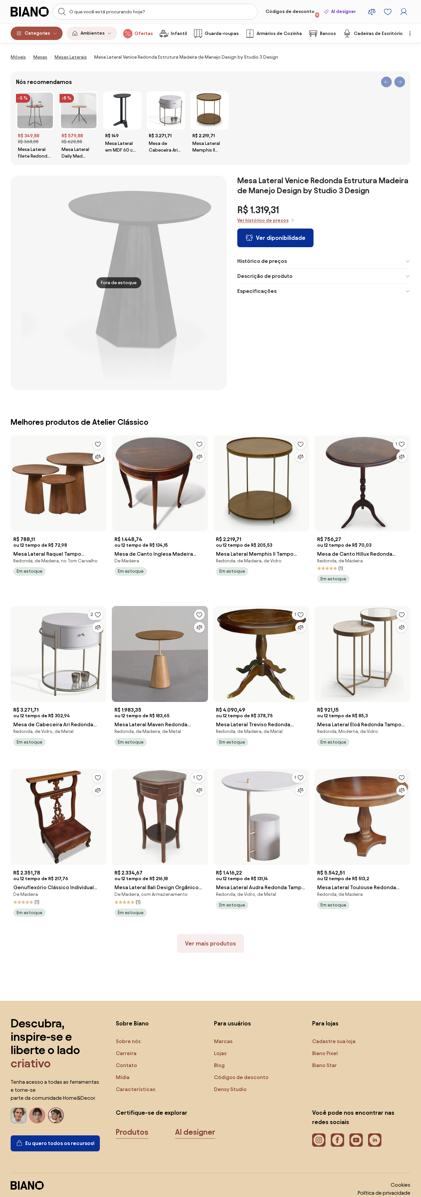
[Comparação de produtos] (371, 11)
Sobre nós (128, 1041)
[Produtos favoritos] (387, 11)
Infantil (179, 33)
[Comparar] (98, 456)
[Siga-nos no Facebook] (337, 1140)
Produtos (132, 1132)
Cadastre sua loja (333, 1041)
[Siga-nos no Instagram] (318, 1140)
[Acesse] (403, 11)
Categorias (37, 33)
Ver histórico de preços (263, 220)
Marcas (223, 1041)
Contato (126, 1065)
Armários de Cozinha (279, 33)
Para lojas (325, 1023)
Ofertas (143, 33)
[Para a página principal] (30, 12)
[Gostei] (98, 444)
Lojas (220, 1053)
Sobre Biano (132, 1023)
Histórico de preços (262, 261)
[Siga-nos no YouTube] (356, 1140)
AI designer (343, 11)
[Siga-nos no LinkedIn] (374, 1140)
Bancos (328, 33)
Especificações (257, 291)
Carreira (126, 1053)
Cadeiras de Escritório (378, 33)
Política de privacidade (384, 1193)
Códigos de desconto (292, 13)
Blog (219, 1065)
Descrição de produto (265, 276)
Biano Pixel (325, 1053)
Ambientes (93, 33)
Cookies (400, 1185)
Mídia (122, 1077)
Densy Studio (230, 1089)
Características (135, 1089)
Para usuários (232, 1023)
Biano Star (324, 1065)
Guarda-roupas (222, 33)
